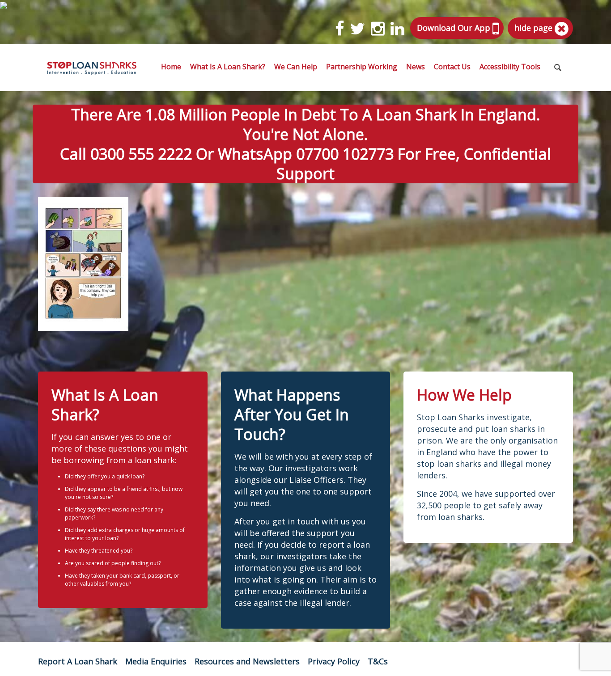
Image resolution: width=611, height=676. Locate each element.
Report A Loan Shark (77, 661)
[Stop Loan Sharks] (91, 67)
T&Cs (378, 661)
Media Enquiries (156, 661)
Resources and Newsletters (247, 661)
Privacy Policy (334, 661)
